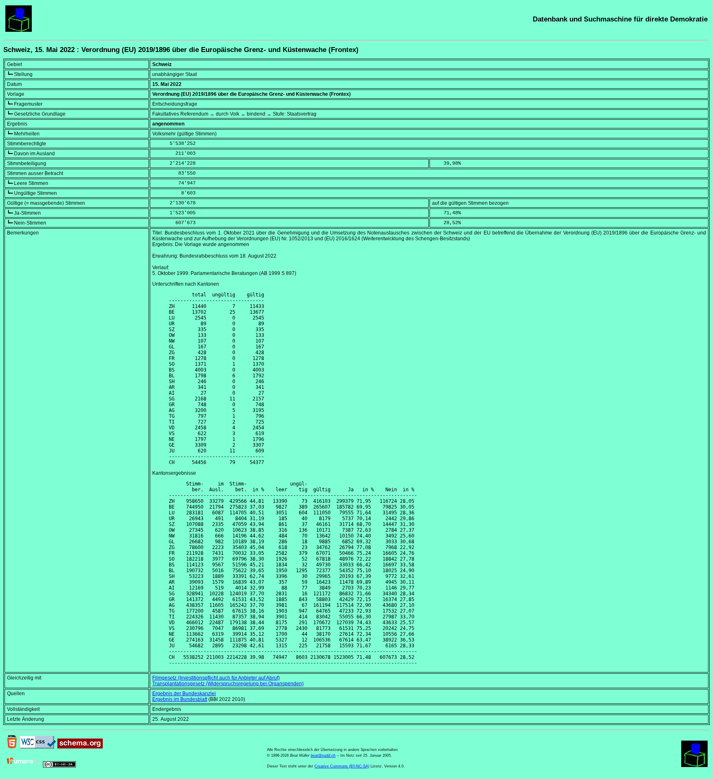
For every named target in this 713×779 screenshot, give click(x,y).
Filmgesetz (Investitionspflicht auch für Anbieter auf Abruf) (216, 678)
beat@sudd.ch (323, 755)
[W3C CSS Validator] (38, 747)
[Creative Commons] (59, 766)
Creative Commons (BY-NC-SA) (341, 766)
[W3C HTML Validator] (12, 747)
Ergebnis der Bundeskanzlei (184, 693)
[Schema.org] (80, 747)
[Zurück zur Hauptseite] (18, 30)
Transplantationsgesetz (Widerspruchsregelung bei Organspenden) (228, 684)
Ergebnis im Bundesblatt (179, 699)
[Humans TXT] (23, 766)
